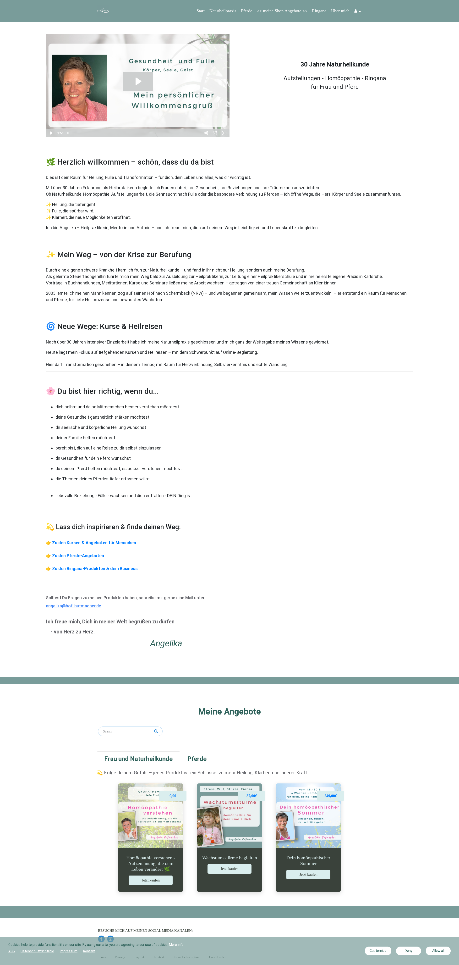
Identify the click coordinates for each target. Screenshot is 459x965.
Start (201, 10)
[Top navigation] (357, 11)
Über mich (340, 10)
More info (176, 945)
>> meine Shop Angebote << (282, 10)
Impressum (68, 951)
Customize (378, 951)
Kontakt (89, 951)
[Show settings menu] (215, 133)
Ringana (319, 10)
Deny (408, 951)
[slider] (133, 133)
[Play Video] (50, 133)
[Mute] (205, 133)
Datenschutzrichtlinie (37, 951)
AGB (11, 951)
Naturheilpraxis (222, 10)
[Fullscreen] (225, 133)
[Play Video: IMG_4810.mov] (138, 81)
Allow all (438, 951)
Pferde (246, 10)
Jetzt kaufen (151, 880)
